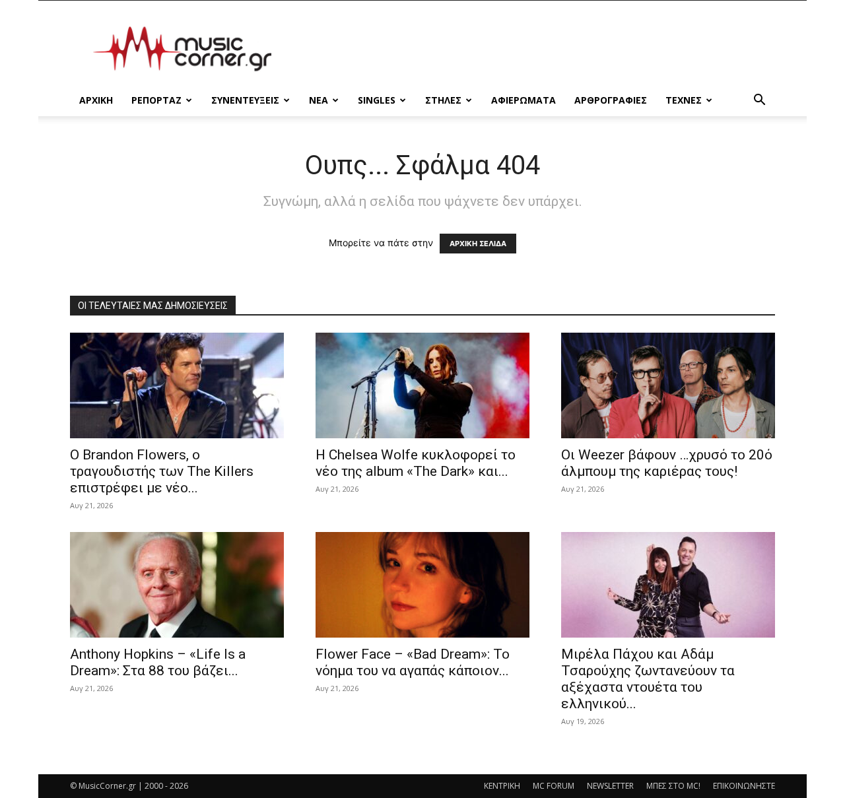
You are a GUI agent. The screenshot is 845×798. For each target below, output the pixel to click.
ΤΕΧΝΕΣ (683, 100)
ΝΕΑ (318, 100)
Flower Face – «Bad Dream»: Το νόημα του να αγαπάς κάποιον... (413, 662)
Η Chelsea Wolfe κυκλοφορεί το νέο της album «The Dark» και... (416, 463)
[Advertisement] (534, 49)
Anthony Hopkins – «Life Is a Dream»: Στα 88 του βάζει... (158, 662)
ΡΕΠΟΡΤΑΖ (156, 100)
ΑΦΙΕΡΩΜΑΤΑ (523, 100)
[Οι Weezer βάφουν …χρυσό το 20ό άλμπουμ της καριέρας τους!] (668, 385)
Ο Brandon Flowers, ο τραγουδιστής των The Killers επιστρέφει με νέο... (162, 471)
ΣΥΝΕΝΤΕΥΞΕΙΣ (245, 100)
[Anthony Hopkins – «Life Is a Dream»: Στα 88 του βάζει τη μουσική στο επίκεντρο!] (177, 585)
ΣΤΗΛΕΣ (443, 100)
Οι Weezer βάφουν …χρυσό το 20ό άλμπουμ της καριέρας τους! (666, 463)
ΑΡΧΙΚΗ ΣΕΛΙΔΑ (478, 243)
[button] (759, 101)
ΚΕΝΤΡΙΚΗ (502, 785)
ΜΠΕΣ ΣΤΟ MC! (673, 785)
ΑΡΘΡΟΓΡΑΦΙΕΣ (610, 100)
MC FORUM (553, 785)
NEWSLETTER (610, 785)
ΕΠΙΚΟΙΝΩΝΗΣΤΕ (744, 785)
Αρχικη (96, 100)
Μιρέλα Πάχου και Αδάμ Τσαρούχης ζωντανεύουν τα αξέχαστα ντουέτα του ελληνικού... (648, 679)
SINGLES (376, 100)
